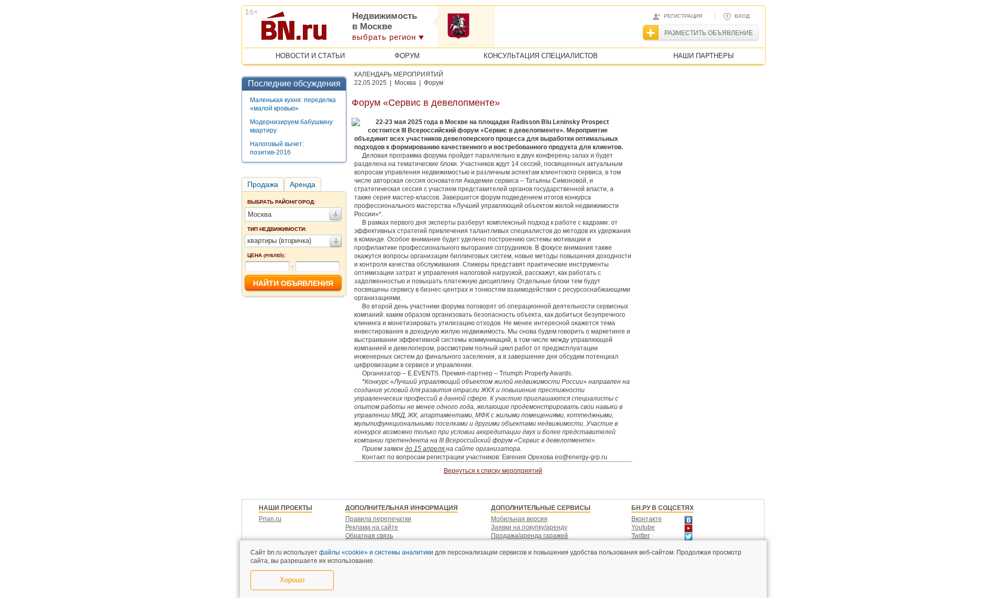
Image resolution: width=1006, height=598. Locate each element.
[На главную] (345, 29)
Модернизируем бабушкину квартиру (291, 126)
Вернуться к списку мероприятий (493, 470)
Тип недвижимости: (277, 229)
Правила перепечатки (378, 519)
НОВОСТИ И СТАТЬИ (310, 56)
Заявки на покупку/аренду (529, 527)
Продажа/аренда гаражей (529, 536)
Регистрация (683, 16)
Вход (742, 16)
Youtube (643, 527)
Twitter (640, 536)
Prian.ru (270, 519)
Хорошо (292, 580)
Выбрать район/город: (281, 202)
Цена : (266, 255)
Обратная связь (369, 536)
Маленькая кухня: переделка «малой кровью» (293, 104)
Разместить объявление (708, 33)
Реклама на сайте (371, 527)
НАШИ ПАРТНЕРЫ (703, 56)
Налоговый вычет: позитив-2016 (277, 148)
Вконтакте (646, 519)
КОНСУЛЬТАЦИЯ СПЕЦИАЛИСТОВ (541, 56)
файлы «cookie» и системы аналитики (376, 552)
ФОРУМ (407, 56)
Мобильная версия (519, 519)
